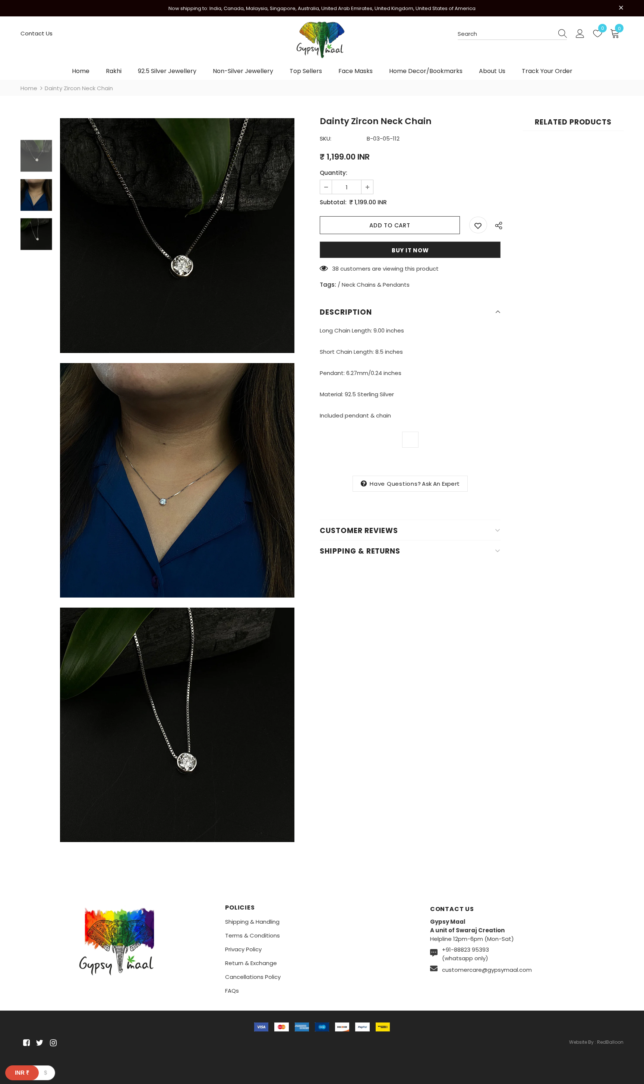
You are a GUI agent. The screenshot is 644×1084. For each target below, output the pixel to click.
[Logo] (322, 43)
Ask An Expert (441, 484)
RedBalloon (610, 1042)
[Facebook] (25, 1042)
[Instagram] (52, 1042)
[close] (621, 7)
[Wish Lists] (478, 225)
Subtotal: (333, 202)
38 (335, 268)
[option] (177, 235)
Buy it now (410, 250)
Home (28, 88)
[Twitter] (38, 1042)
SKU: (325, 138)
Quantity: (333, 173)
